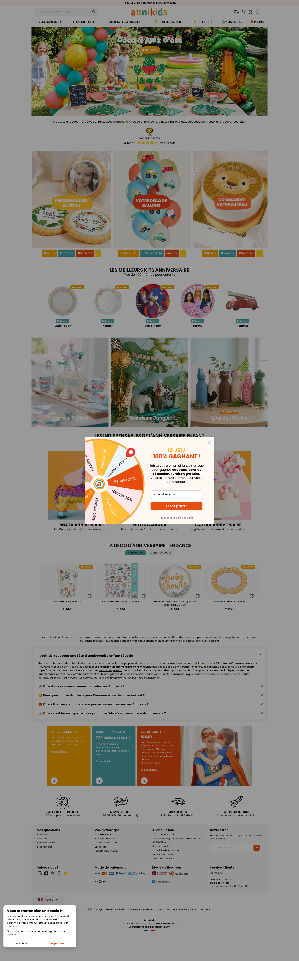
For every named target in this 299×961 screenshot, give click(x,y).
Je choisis (21, 943)
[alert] (149, 480)
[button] (176, 506)
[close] (209, 442)
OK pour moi (58, 943)
